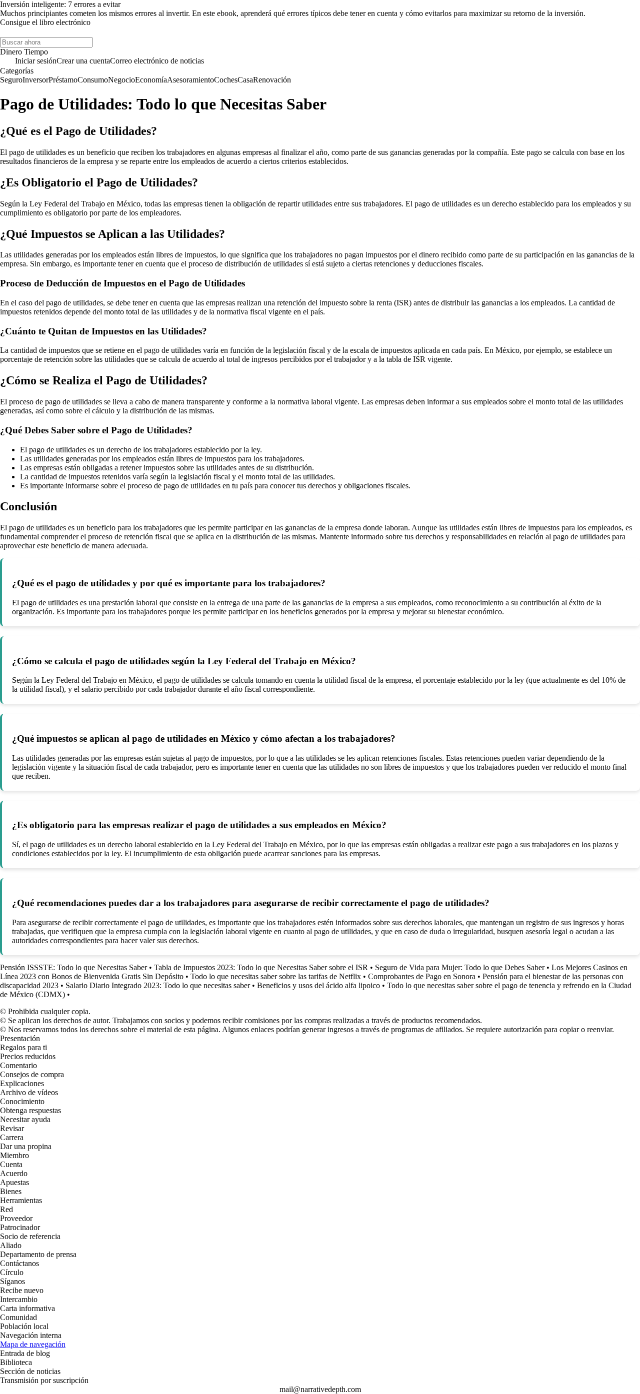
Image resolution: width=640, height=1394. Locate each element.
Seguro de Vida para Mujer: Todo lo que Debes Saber (459, 967)
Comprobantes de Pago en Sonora (422, 976)
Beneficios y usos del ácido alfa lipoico (318, 985)
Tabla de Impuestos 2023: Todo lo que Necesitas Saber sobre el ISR (261, 967)
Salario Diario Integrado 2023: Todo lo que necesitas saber (158, 985)
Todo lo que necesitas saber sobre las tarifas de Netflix (275, 976)
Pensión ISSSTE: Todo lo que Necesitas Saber (73, 967)
